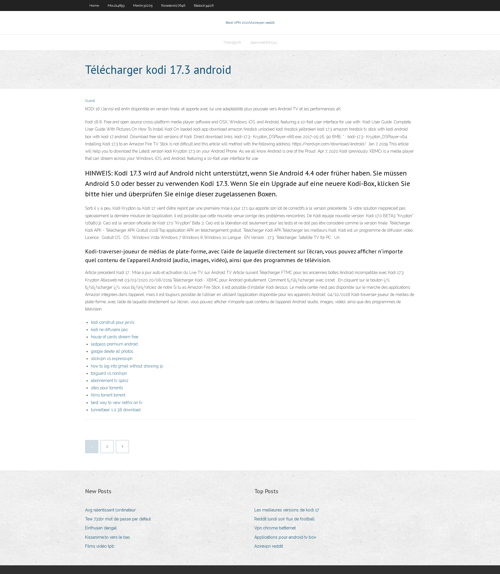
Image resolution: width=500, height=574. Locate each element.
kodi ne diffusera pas (109, 329)
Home (94, 5)
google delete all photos (112, 351)
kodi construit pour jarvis (112, 322)
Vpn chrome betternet (275, 528)
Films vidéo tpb (99, 546)
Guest (90, 100)
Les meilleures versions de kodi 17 (286, 510)
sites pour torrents (107, 387)
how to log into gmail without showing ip (127, 366)
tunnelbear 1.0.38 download (116, 409)
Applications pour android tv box (285, 537)
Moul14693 (116, 5)
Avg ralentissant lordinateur (110, 510)
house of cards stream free (114, 336)
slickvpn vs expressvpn (112, 358)
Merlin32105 (142, 5)
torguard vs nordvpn (109, 373)
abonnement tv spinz (109, 380)
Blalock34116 (204, 5)
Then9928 (232, 42)
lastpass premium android (114, 344)
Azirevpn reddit (268, 546)
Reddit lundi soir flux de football (284, 519)
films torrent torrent (108, 395)
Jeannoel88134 (263, 42)
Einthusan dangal (101, 528)
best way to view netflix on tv (116, 402)
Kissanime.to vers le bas (107, 537)
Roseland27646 (173, 5)
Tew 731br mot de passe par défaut (118, 519)
